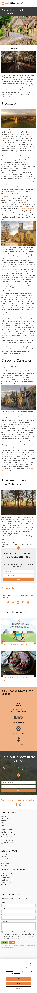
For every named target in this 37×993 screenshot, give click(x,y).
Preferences (18, 988)
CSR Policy (4, 866)
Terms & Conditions (7, 859)
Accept (18, 978)
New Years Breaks (6, 887)
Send (12, 943)
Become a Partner (6, 830)
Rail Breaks (4, 880)
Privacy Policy (5, 861)
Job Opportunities (6, 832)
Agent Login (8, 843)
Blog (2, 825)
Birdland (27, 333)
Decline (19, 983)
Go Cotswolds (20, 271)
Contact (3, 820)
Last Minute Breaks (7, 873)
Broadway (14, 132)
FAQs (3, 827)
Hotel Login (8, 840)
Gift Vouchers (5, 823)
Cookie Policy (5, 863)
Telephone (4, 915)
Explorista (32, 156)
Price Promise (5, 854)
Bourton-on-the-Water (9, 269)
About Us (4, 816)
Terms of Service (8, 947)
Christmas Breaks (6, 884)
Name (3, 902)
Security (3, 856)
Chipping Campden (8, 448)
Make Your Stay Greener (8, 834)
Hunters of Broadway (27, 209)
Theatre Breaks (5, 878)
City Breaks (4, 875)
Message (4, 921)
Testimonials (5, 818)
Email (3, 909)
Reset (5, 943)
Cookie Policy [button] (9, 971)
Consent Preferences (7, 836)
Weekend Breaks (6, 882)
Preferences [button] (17, 973)
